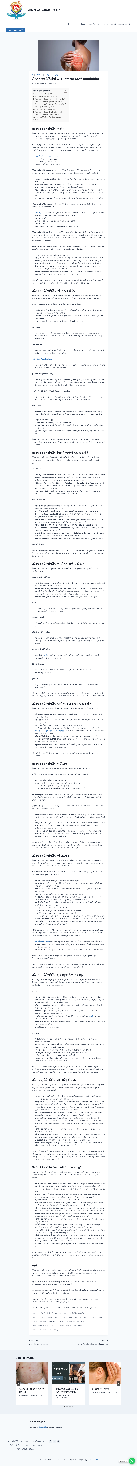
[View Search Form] (68, 24)
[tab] (64, 1406)
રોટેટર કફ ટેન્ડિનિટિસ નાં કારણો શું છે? (46, 96)
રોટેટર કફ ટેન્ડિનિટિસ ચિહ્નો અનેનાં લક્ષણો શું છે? (50, 99)
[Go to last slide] (18, 1383)
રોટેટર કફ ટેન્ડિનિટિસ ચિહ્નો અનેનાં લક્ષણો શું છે (47, 1313)
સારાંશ (37, 120)
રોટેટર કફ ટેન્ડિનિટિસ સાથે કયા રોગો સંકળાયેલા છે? (51, 104)
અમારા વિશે (91, 24)
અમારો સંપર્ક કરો (124, 24)
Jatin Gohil (24, 1395)
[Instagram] (58, 1441)
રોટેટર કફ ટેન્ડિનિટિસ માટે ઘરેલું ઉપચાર (47, 115)
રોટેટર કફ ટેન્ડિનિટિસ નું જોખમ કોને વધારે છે (68, 1317)
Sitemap (32, 1449)
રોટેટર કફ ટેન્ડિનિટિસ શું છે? (43, 94)
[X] (54, 1441)
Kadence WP (92, 1460)
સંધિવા (46, 655)
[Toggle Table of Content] (64, 91)
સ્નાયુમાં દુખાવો (56, 75)
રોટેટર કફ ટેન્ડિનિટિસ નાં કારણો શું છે (75, 1313)
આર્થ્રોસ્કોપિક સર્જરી (42, 941)
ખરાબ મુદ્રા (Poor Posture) (42, 359)
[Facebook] (50, 1441)
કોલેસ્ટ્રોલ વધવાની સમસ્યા (38, 1342)
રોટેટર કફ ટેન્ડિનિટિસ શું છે (41, 1325)
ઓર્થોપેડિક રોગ (39, 75)
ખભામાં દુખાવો (40, 213)
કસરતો (113, 24)
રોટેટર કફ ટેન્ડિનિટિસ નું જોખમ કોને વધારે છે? (49, 102)
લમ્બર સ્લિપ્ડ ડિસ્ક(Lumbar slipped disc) (93, 1342)
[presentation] (32, 1373)
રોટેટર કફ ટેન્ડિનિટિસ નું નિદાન (44, 107)
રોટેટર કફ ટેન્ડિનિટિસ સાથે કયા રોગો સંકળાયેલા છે (67, 1325)
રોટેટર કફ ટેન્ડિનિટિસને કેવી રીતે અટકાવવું (45, 1330)
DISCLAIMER (22, 1449)
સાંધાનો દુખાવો (47, 75)
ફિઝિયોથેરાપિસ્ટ (16, 1445)
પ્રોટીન (91, 1016)
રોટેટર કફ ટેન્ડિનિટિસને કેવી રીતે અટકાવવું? (48, 117)
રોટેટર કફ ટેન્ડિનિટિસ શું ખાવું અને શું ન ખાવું (72, 1321)
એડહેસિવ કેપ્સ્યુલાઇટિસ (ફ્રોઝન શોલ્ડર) (49, 731)
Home (82, 24)
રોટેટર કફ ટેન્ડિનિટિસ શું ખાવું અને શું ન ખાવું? (49, 112)
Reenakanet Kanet (40, 83)
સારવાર (106, 24)
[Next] (118, 1383)
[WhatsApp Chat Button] (132, 1461)
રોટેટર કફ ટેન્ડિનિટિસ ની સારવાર (44, 109)
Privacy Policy (36, 1445)
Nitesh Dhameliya (63, 1395)
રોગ (33, 75)
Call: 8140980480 (15, 30)
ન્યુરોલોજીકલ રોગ (38, 1441)
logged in (43, 1427)
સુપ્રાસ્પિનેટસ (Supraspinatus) (47, 156)
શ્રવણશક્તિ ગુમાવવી (100, 1389)
